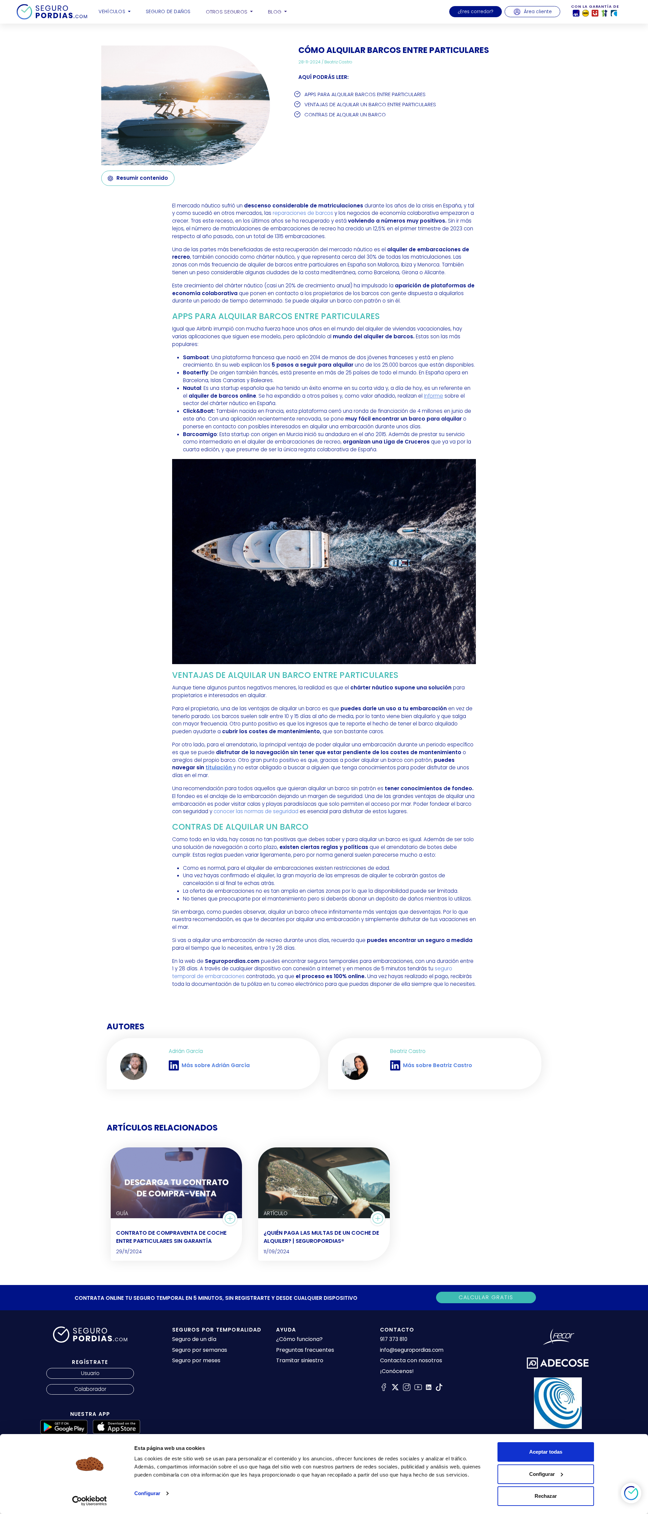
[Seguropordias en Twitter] (395, 1387)
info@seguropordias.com (411, 1349)
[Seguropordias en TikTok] (439, 1387)
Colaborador (90, 1389)
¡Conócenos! (397, 1371)
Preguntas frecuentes (305, 1350)
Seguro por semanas (199, 1350)
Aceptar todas (545, 1452)
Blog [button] (275, 11)
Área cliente (538, 11)
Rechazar (546, 1496)
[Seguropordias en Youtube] (418, 1387)
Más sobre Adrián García (216, 1065)
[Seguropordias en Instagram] (406, 1387)
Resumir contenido (142, 177)
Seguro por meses (196, 1360)
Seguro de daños (168, 11)
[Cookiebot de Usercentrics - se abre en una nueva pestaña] (89, 1501)
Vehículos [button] (113, 11)
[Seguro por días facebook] (383, 1387)
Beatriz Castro (338, 62)
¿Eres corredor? (475, 11)
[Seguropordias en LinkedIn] (428, 1387)
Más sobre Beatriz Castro (437, 1065)
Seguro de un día (194, 1339)
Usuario (90, 1373)
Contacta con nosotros (411, 1360)
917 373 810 (393, 1339)
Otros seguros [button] (227, 11)
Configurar (147, 1493)
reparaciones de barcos (303, 213)
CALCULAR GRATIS (486, 1297)
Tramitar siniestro (299, 1360)
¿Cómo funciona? (299, 1339)
